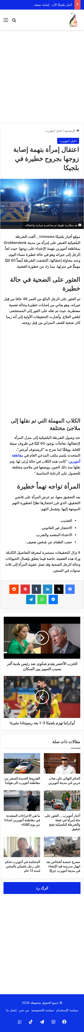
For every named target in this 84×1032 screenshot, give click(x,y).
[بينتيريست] (25, 589)
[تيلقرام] (30, 599)
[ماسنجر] (53, 599)
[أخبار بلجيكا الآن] (73, 20)
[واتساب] (42, 599)
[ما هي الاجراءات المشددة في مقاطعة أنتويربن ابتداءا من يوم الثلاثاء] (22, 800)
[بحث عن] (14, 21)
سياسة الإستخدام (67, 1010)
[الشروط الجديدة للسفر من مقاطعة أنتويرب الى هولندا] (22, 763)
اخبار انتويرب (53, 130)
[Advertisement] (42, 77)
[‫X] (58, 589)
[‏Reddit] (14, 589)
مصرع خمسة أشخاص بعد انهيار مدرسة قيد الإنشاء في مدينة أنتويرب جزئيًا (63, 866)
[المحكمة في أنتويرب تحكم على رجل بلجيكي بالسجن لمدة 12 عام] (22, 847)
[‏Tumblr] (36, 589)
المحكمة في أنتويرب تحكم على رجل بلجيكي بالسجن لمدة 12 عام (22, 866)
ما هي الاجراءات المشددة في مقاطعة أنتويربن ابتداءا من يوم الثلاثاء (22, 820)
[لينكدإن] (47, 589)
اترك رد (42, 888)
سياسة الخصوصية (42, 1010)
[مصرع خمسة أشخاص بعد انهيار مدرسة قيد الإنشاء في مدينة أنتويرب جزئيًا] (62, 847)
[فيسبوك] (70, 589)
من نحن (24, 1010)
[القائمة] (6, 21)
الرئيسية (70, 130)
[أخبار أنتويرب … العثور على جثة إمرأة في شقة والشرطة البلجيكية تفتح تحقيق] (62, 800)
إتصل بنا (11, 1010)
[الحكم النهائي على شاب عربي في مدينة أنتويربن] (62, 763)
